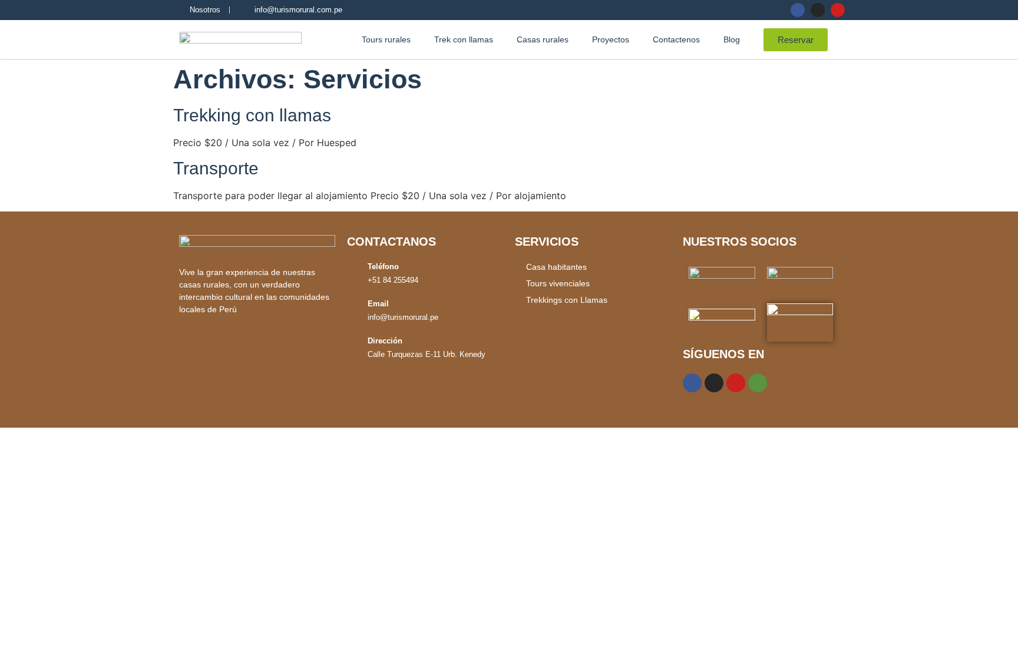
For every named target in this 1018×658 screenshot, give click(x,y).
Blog (731, 39)
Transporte (216, 168)
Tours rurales (386, 39)
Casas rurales (543, 39)
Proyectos (610, 39)
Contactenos (676, 39)
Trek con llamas (463, 39)
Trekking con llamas (252, 115)
